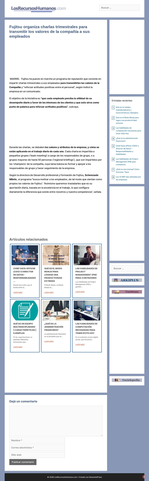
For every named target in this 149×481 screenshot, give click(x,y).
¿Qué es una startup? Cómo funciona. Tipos (127, 170)
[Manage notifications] (144, 477)
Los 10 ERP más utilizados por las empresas (128, 178)
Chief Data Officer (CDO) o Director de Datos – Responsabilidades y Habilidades (127, 150)
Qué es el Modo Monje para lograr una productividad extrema (53, 274)
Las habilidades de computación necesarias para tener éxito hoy (128, 131)
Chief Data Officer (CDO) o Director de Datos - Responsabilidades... (24, 274)
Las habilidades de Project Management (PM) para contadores (127, 162)
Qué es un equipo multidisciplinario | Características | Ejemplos (127, 110)
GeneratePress (95, 477)
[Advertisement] (55, 59)
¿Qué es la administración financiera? (53, 326)
